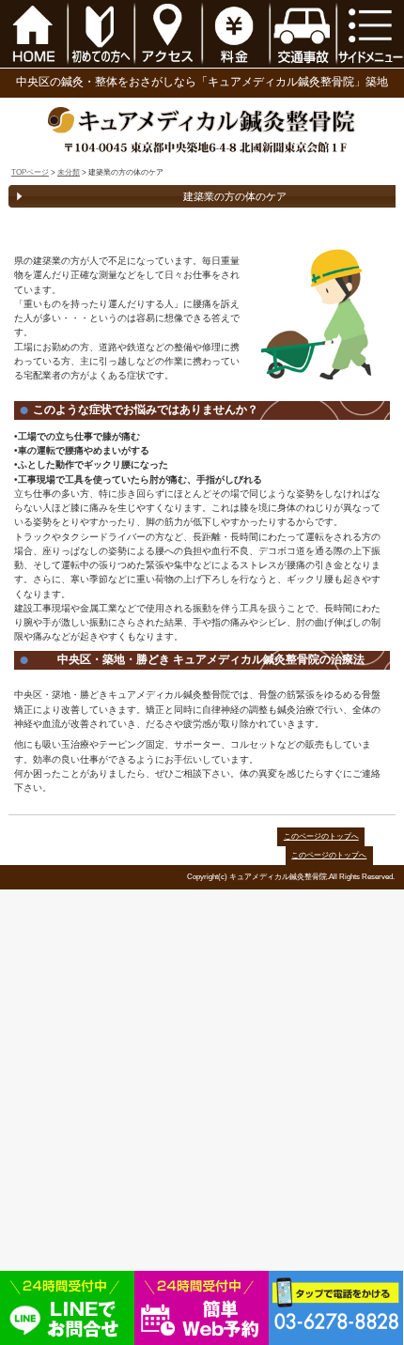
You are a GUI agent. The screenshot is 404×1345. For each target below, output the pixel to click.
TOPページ (30, 172)
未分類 (68, 172)
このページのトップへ (321, 836)
